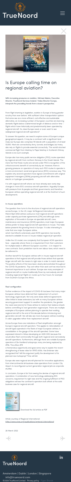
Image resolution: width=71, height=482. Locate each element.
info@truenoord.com (17, 477)
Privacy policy (33, 480)
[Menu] (63, 13)
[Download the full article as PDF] (26, 401)
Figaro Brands (47, 480)
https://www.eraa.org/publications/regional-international (29, 421)
